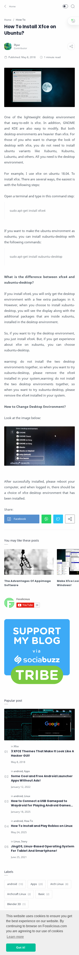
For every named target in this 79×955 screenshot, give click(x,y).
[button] (10, 6)
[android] (18, 771)
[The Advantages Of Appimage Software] (29, 562)
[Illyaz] (17, 45)
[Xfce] (16, 746)
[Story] (24, 841)
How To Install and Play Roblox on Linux (41, 826)
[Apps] (27, 771)
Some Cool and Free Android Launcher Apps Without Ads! (42, 778)
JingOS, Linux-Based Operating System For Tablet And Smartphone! (42, 848)
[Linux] (27, 796)
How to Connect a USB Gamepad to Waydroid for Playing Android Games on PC (41, 803)
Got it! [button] (20, 947)
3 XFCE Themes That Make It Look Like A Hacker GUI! (42, 753)
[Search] (73, 6)
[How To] (28, 821)
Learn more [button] (15, 936)
